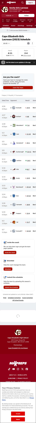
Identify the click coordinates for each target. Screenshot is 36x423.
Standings (21, 25)
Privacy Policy (23, 378)
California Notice (23, 382)
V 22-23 (8, 15)
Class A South (27, 55)
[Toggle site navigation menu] (2, 2)
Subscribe (12, 378)
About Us (12, 375)
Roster (13, 25)
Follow (26, 15)
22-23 (5, 43)
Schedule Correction (14, 298)
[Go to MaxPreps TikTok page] (9, 369)
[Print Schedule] (28, 43)
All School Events (18, 300)
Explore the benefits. (10, 83)
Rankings (29, 25)
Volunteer (8, 269)
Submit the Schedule (11, 287)
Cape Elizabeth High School (18, 337)
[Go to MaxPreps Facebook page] (27, 369)
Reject (18, 419)
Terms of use (10, 382)
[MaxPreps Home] (11, 2)
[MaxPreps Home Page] (7, 30)
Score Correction (27, 298)
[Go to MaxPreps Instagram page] (18, 369)
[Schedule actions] (32, 43)
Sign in (30, 3)
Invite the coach (10, 252)
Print (4, 298)
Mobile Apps (22, 375)
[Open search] (22, 2)
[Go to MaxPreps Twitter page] (22, 369)
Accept (18, 414)
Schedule (6, 25)
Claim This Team (18, 88)
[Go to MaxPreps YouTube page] (13, 369)
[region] (18, 402)
